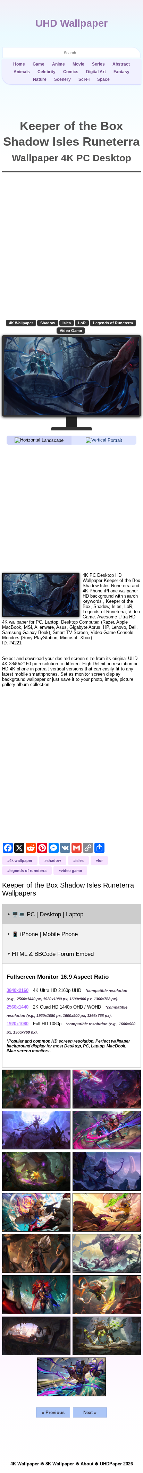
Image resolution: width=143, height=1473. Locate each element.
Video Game (71, 330)
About (87, 1463)
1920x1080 (17, 1023)
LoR (82, 323)
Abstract (121, 64)
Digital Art (96, 71)
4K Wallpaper (21, 323)
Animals (22, 71)
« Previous (53, 1412)
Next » (89, 1412)
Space (103, 79)
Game (38, 64)
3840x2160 (17, 990)
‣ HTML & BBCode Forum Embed (51, 954)
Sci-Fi (84, 79)
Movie (78, 64)
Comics (70, 71)
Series (98, 64)
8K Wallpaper (59, 1463)
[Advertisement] (71, 508)
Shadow (47, 323)
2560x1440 (17, 1007)
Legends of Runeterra (113, 323)
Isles (66, 323)
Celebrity (46, 71)
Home (19, 64)
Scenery (62, 79)
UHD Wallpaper (71, 23)
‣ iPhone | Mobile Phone (43, 934)
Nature (40, 79)
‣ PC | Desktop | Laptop (45, 914)
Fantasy (121, 71)
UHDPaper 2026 (116, 1463)
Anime (58, 64)
